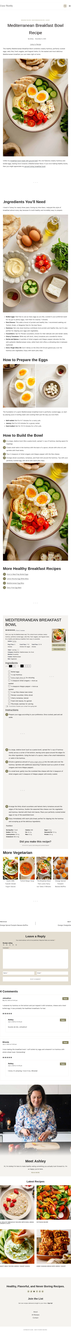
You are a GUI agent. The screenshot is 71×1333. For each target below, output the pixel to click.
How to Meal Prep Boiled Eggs (17, 574)
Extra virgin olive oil (18, 678)
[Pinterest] (42, 1291)
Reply (65, 998)
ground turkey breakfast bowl (34, 166)
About (35, 1312)
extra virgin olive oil (37, 762)
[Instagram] (28, 1291)
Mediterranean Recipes (38, 20)
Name (5, 973)
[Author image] (26, 39)
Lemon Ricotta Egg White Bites (18, 579)
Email (39, 973)
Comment (6, 948)
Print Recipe (59, 645)
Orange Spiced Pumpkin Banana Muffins (14, 923)
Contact (35, 1318)
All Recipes (35, 1315)
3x (29, 666)
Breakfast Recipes (26, 20)
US (10, 666)
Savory (48, 20)
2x (25, 666)
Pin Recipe (59, 649)
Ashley (32, 39)
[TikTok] (31, 1291)
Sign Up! (50, 1303)
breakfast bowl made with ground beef (24, 161)
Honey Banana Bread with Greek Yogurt (51, 1266)
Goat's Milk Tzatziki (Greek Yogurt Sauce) (15, 1266)
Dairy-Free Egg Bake (14, 588)
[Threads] (40, 1291)
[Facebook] (37, 1291)
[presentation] (17, 1202)
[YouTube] (34, 1291)
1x (22, 666)
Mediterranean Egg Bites (15, 583)
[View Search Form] (65, 6)
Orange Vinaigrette (64, 923)
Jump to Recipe (35, 44)
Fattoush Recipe (42, 1222)
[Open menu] (69, 5)
